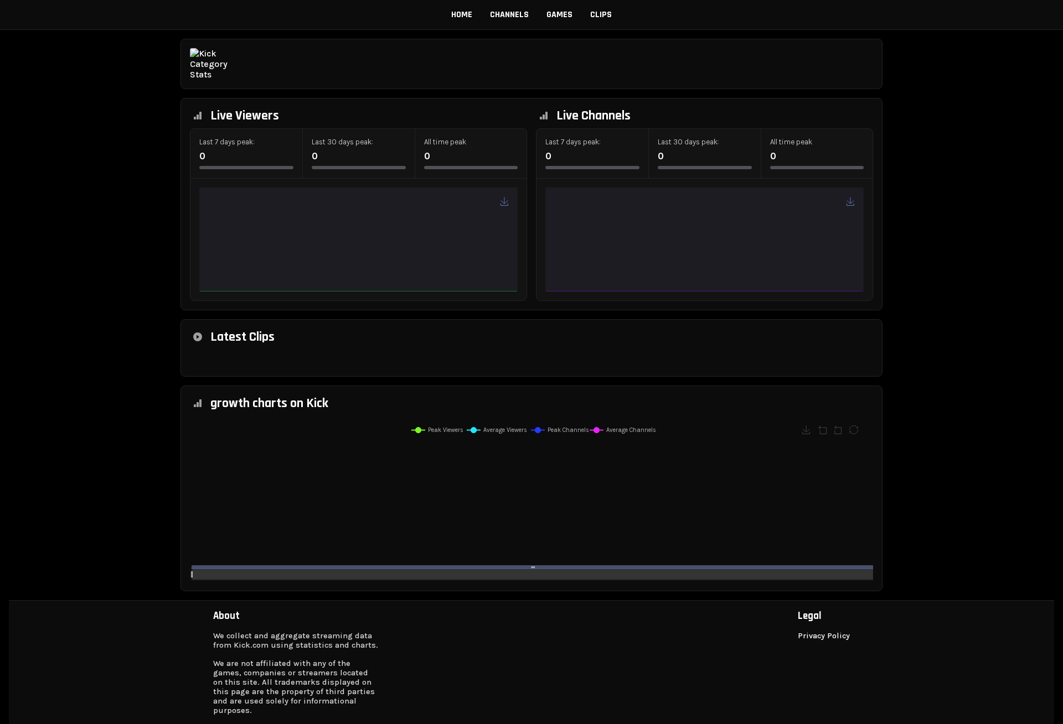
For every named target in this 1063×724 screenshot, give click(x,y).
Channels (509, 14)
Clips (601, 14)
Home (461, 14)
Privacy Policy (824, 635)
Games (559, 14)
